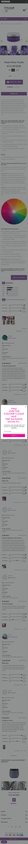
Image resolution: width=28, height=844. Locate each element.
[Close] (25, 406)
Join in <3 (14, 435)
